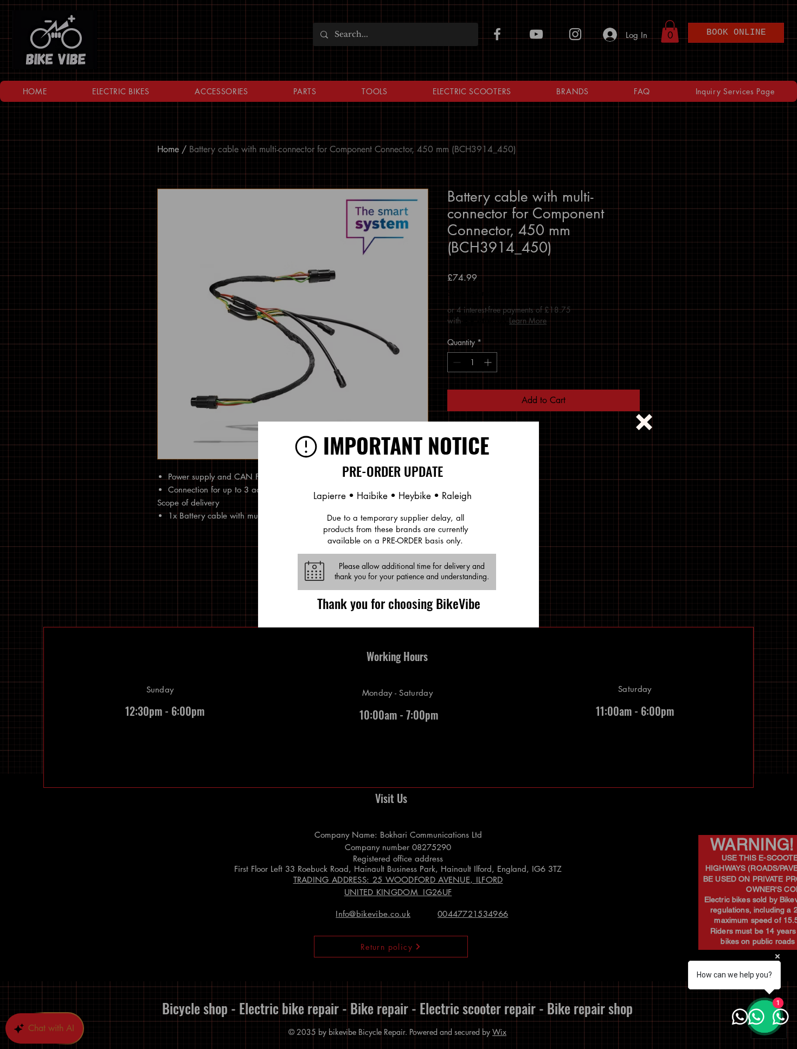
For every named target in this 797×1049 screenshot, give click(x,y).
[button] (644, 422)
